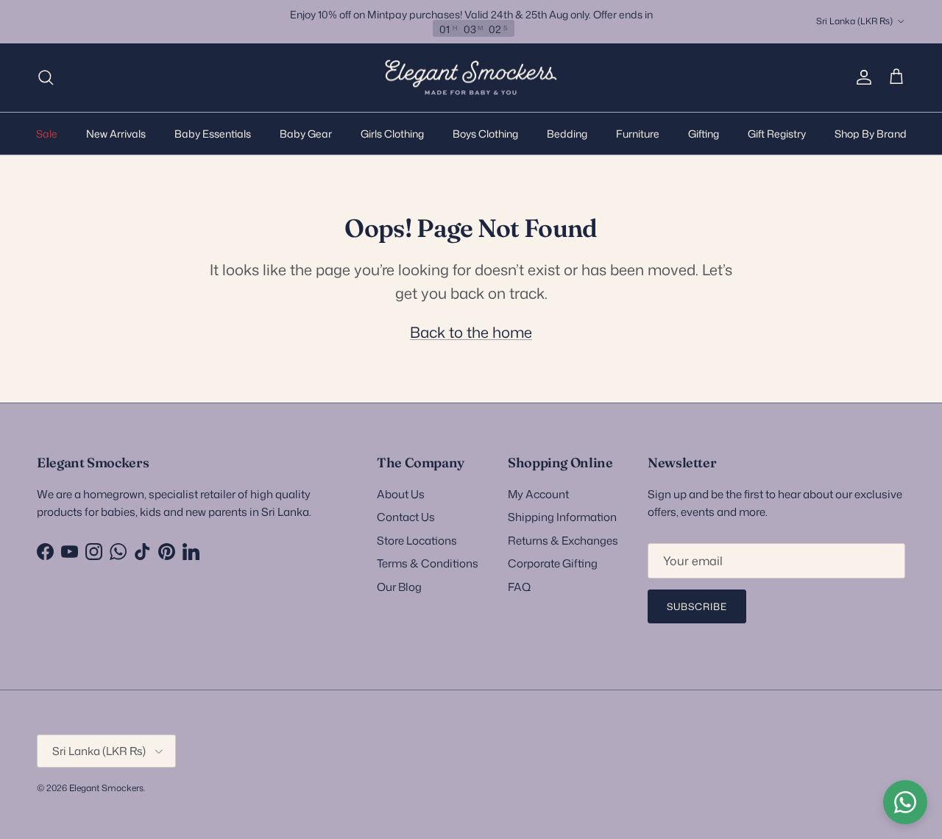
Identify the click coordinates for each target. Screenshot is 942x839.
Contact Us (406, 517)
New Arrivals (116, 133)
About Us (401, 494)
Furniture (637, 133)
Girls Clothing (392, 133)
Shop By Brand (871, 133)
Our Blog (399, 587)
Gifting (703, 133)
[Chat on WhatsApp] (905, 802)
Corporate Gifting (553, 563)
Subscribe (697, 606)
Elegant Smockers (106, 788)
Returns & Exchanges (563, 540)
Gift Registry (777, 133)
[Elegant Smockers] (471, 77)
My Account (538, 494)
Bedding (567, 133)
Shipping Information (562, 517)
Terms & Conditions (427, 563)
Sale (46, 133)
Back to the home (471, 332)
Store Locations (417, 540)
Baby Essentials (212, 133)
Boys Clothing (485, 133)
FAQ (519, 587)
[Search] (45, 77)
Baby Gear (306, 133)
